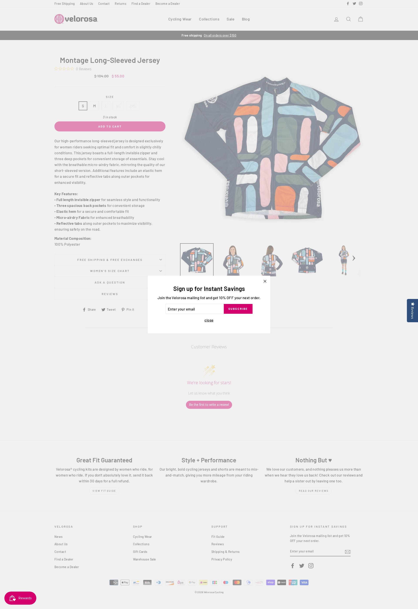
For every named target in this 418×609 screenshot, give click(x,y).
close (208, 320)
